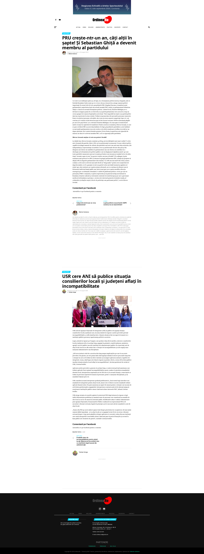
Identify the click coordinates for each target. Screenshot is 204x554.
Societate (117, 27)
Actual (78, 27)
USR (84, 432)
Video (84, 27)
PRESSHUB (103, 546)
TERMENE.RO (92, 546)
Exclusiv (90, 27)
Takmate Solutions (135, 551)
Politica (109, 27)
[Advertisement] (102, 250)
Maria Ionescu (73, 53)
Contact (125, 27)
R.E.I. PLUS (113, 546)
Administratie (100, 27)
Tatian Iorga (72, 292)
